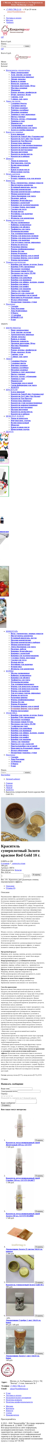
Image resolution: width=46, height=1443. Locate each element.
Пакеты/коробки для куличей (24, 295)
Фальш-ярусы (17, 211)
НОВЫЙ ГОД (17, 317)
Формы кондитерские (15, 220)
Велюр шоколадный (20, 165)
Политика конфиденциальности (19, 1402)
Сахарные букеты (19, 103)
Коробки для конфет (20, 286)
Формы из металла (19, 245)
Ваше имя (5, 1089)
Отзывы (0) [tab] (10, 888)
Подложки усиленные (20, 269)
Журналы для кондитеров (22, 218)
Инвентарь (10, 181)
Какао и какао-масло (20, 170)
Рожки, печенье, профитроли (23, 92)
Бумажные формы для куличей (25, 256)
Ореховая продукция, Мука (23, 86)
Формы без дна (17, 251)
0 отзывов (5, 863)
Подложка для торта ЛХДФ (23, 273)
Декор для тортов (13, 101)
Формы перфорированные (22, 249)
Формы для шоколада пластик (24, 238)
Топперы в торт (18, 121)
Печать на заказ (18, 176)
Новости (9, 1411)
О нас (8, 1393)
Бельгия (18, 870)
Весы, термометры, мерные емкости (27, 183)
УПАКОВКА (11, 713)
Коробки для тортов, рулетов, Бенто (27, 264)
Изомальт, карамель (20, 83)
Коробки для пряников (21, 280)
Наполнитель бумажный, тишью (25, 297)
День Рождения (17, 308)
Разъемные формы (19, 247)
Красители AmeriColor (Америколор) (27, 136)
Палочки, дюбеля (18, 198)
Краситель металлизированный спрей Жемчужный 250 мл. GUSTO (23, 1144)
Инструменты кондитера (22, 185)
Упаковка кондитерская (16, 262)
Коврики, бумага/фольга (21, 200)
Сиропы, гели (17, 97)
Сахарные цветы (18, 106)
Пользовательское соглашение (18, 1398)
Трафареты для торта (20, 229)
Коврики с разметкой (20, 203)
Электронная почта (9, 1091)
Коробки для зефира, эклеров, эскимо (27, 282)
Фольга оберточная (19, 300)
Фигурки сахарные (19, 108)
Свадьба (14, 306)
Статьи (9, 1413)
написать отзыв (18, 863)
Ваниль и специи (18, 81)
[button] (2, 37)
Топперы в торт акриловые (23, 114)
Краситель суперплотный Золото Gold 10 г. (25, 1285)
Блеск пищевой (18, 134)
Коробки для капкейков (21, 278)
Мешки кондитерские (20, 194)
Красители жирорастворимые (24, 147)
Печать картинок (13, 174)
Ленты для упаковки (20, 291)
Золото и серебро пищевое (22, 130)
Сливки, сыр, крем (19, 99)
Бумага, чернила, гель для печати (26, 178)
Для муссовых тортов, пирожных (26, 242)
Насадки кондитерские (21, 189)
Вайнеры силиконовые (21, 225)
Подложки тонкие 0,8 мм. (22, 271)
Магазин (9, 1406)
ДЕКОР (9, 359)
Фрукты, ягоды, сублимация (23, 119)
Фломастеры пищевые (21, 143)
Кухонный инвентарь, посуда (24, 187)
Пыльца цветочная (19, 152)
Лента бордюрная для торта (23, 196)
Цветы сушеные (18, 117)
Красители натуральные (22, 150)
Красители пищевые (14, 132)
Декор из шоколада (19, 161)
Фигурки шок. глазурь (21, 163)
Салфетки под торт (19, 275)
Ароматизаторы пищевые (22, 77)
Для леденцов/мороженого (22, 233)
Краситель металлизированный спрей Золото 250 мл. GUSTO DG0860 (23, 1215)
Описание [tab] (10, 886)
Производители (12, 1415)
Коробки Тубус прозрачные (23, 267)
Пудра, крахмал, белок (21, 95)
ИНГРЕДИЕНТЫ (13, 328)
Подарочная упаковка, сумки (24, 302)
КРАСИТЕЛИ (12, 390)
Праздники (10, 304)
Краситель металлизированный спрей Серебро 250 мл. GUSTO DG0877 (23, 1179)
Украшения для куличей (22, 125)
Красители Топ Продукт (21, 141)
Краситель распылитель (22, 154)
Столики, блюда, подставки (23, 207)
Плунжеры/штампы (20, 231)
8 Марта (14, 313)
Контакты (10, 1408)
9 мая (13, 320)
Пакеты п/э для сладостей (22, 293)
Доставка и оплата (13, 1395)
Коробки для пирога (20, 284)
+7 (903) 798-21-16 (13, 9)
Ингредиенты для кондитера (18, 70)
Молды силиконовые (20, 222)
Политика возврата (14, 1400)
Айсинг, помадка (18, 79)
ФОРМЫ (9, 671)
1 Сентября (16, 315)
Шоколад (9, 158)
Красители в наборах (20, 156)
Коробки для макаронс (21, 289)
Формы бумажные (19, 253)
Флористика (16, 216)
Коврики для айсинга (20, 227)
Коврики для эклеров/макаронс (25, 205)
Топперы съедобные (20, 110)
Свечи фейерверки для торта (24, 128)
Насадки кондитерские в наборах (25, 192)
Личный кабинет (13, 779)
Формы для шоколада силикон (24, 236)
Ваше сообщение (8, 1103)
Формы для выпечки (20, 240)
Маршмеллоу (17, 123)
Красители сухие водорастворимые (26, 145)
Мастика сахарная (19, 88)
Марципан (15, 90)
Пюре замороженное (20, 72)
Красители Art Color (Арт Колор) (25, 139)
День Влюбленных (19, 311)
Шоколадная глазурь (20, 172)
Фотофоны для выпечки (22, 214)
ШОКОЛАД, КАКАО (15, 416)
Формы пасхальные (20, 260)
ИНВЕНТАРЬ (12, 631)
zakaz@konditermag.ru (16, 12)
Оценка (4, 1094)
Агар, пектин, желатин (21, 75)
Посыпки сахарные (19, 112)
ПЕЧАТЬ (9, 432)
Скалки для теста (18, 209)
